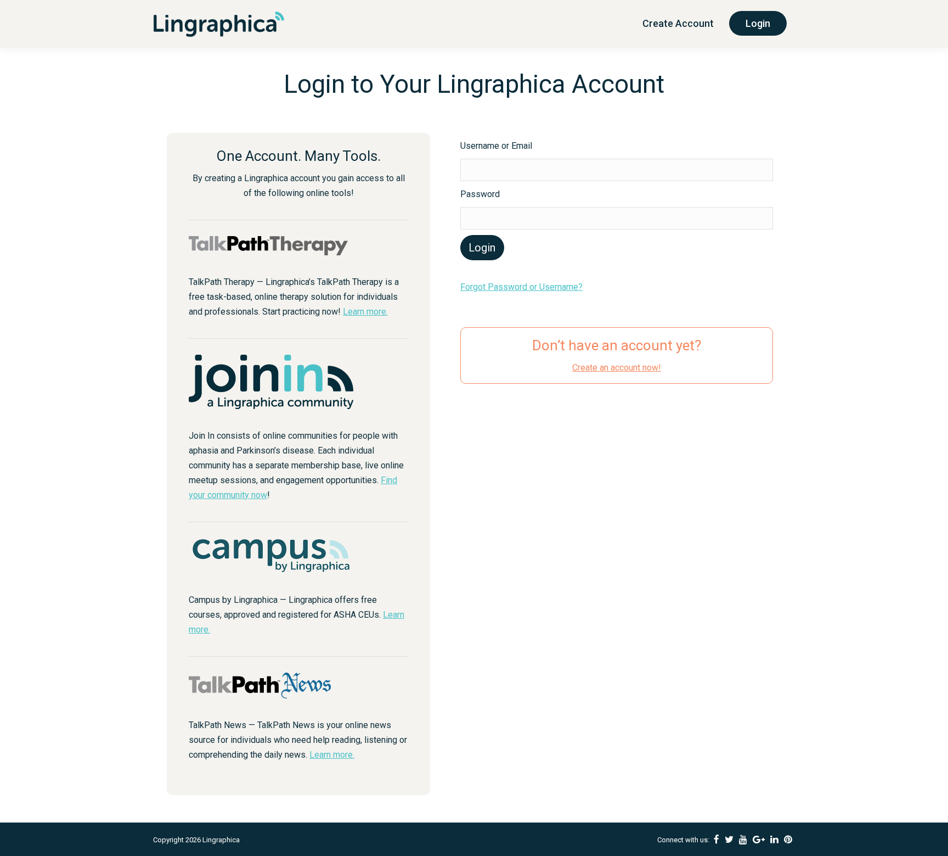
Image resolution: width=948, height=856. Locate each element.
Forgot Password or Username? (521, 287)
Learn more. (365, 311)
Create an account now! (616, 367)
